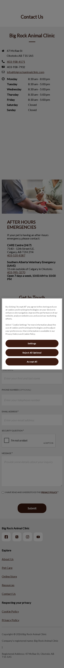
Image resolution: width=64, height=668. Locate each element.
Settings (32, 343)
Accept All (32, 362)
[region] (32, 334)
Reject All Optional (32, 352)
